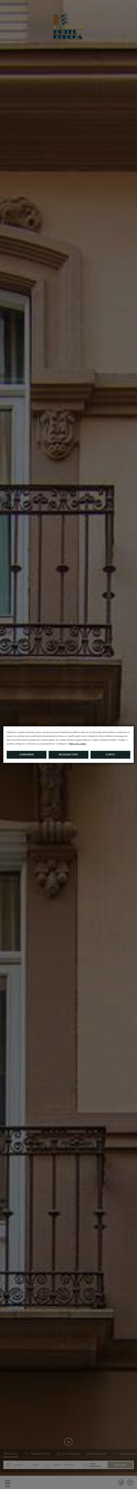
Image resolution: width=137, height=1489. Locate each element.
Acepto (110, 755)
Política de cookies (77, 744)
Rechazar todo (68, 755)
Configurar (26, 755)
